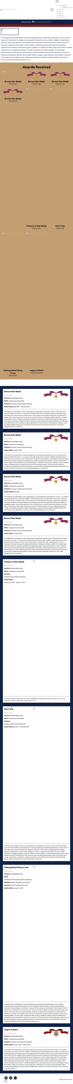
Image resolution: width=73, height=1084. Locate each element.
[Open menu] (52, 9)
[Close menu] (57, 1)
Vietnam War (13, 84)
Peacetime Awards (36, 373)
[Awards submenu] (65, 6)
